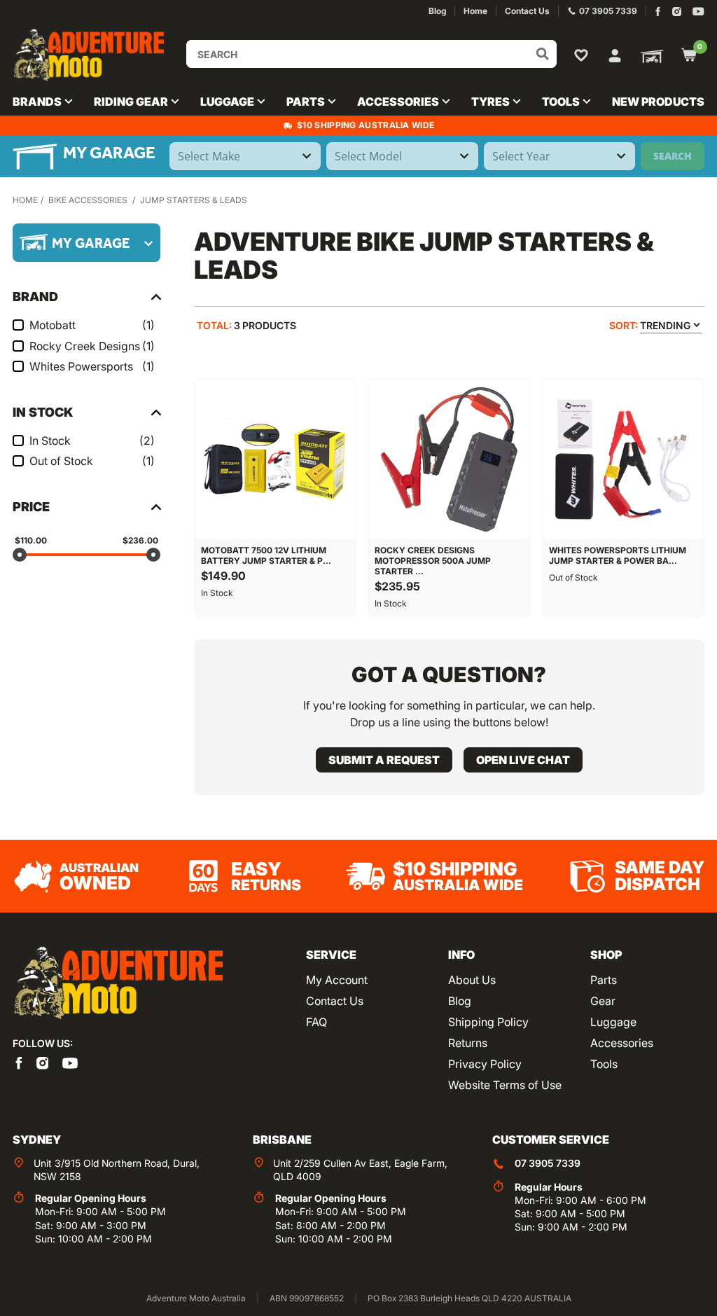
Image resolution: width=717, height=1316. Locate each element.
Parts (603, 980)
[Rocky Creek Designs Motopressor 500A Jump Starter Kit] (449, 459)
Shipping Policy (488, 1022)
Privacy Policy (485, 1064)
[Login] (615, 54)
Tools (604, 1064)
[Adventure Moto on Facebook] (658, 11)
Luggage (613, 1022)
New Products (658, 102)
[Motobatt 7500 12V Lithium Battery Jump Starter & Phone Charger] (275, 459)
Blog (459, 1001)
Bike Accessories (88, 200)
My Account (337, 980)
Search (672, 155)
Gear (602, 1001)
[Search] (543, 54)
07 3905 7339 (547, 1163)
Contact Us (334, 1001)
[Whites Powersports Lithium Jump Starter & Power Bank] (623, 459)
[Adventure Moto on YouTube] (698, 11)
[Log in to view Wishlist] (583, 55)
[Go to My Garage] (649, 55)
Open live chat (523, 760)
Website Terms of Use (505, 1085)
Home (25, 200)
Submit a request (384, 760)
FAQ (316, 1022)
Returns (467, 1043)
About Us (472, 980)
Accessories (621, 1043)
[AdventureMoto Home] (118, 983)
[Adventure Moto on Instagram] (677, 11)
